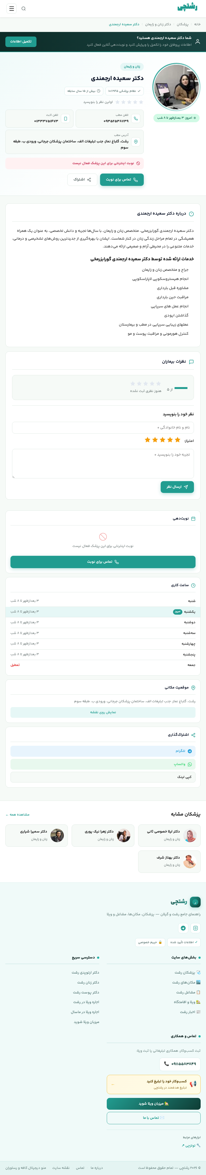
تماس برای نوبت (118, 180)
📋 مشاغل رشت (188, 992)
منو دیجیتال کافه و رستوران (25, 1168)
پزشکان (183, 24)
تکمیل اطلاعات (21, 41)
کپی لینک (184, 777)
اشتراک (79, 180)
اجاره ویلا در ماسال (85, 1012)
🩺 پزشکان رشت (188, 972)
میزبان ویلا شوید (86, 1022)
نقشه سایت (61, 1168)
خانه (197, 24)
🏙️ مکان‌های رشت (186, 982)
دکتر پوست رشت (86, 992)
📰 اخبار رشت (190, 1012)
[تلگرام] (183, 928)
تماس (80, 1168)
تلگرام (180, 751)
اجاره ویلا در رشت (86, 1002)
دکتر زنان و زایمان (158, 24)
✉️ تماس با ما (153, 1118)
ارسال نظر (174, 487)
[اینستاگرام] (195, 928)
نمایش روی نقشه (103, 712)
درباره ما (97, 1168)
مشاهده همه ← (17, 814)
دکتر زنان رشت (88, 982)
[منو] (11, 8)
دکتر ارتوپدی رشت (85, 972)
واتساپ (179, 764)
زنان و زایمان (132, 66)
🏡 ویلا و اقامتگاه (187, 1002)
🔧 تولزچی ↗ (191, 1145)
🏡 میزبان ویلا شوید (154, 1103)
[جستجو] (23, 8)
